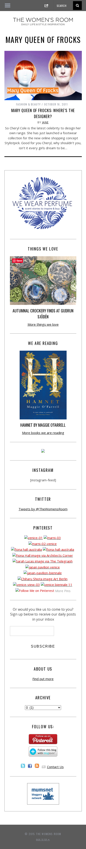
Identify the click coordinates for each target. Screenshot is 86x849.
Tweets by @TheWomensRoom (43, 509)
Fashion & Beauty (28, 104)
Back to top (42, 839)
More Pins (63, 591)
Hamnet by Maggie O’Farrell (43, 425)
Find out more (43, 679)
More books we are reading (43, 432)
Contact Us (55, 767)
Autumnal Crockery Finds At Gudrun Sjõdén (43, 313)
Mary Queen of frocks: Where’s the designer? (43, 113)
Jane (45, 122)
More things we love (43, 324)
